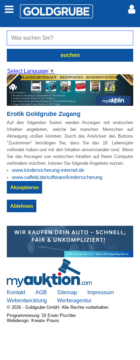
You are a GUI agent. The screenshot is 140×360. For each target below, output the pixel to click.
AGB (41, 292)
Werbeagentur (74, 300)
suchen (70, 55)
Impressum (100, 292)
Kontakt (16, 292)
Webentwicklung (27, 300)
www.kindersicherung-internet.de (48, 170)
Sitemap (67, 292)
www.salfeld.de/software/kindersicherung (57, 177)
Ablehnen (21, 206)
